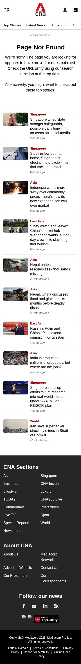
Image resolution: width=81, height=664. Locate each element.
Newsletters (12, 531)
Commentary (13, 507)
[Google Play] (24, 618)
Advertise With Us (17, 568)
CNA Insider (50, 483)
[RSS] (56, 607)
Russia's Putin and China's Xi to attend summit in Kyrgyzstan (47, 333)
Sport (44, 515)
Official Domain (18, 648)
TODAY (9, 499)
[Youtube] (34, 606)
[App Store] (30, 618)
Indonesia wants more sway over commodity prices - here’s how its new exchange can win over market (48, 196)
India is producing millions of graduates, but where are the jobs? (50, 362)
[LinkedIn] (45, 607)
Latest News (35, 25)
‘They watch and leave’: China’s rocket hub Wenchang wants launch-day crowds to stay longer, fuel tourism (50, 235)
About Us (10, 554)
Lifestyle (10, 491)
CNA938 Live (51, 499)
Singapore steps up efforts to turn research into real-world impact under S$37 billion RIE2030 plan (47, 396)
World (34, 421)
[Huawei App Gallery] (46, 619)
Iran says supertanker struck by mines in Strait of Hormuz (49, 430)
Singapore (58, 25)
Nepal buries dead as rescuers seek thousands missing (50, 269)
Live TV (9, 515)
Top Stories (12, 25)
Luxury (45, 491)
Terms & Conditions (45, 648)
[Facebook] (24, 607)
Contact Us (49, 568)
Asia (33, 182)
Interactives (49, 507)
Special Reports (16, 523)
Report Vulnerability (36, 652)
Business (10, 483)
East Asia (37, 221)
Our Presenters (15, 575)
